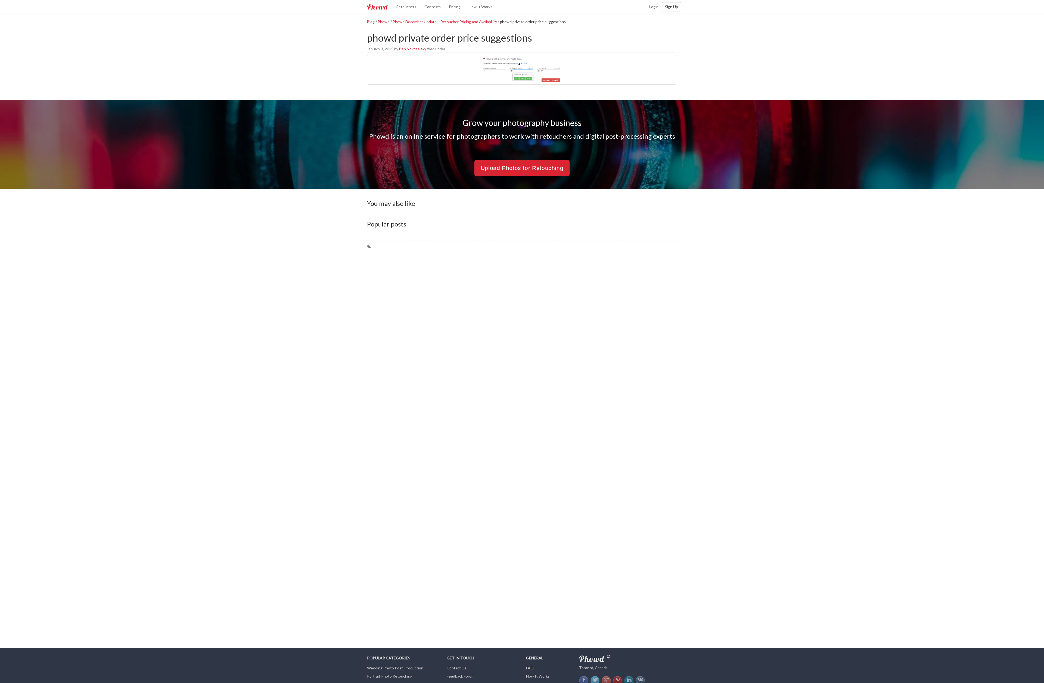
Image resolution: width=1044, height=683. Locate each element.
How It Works (480, 6)
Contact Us (456, 668)
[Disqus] (522, 317)
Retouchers (406, 6)
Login (653, 6)
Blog (371, 21)
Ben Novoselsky (412, 48)
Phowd (377, 6)
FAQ (530, 668)
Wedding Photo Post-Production (395, 668)
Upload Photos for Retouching (522, 168)
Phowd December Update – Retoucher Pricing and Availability (445, 21)
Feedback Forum (460, 676)
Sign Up (671, 6)
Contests (432, 6)
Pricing (455, 6)
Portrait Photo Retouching (389, 676)
